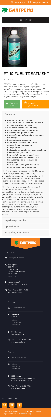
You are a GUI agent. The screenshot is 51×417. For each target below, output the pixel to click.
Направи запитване (33, 104)
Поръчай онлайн (14, 104)
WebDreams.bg (24, 414)
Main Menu (28, 20)
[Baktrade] (17, 9)
